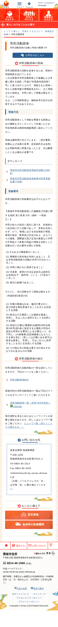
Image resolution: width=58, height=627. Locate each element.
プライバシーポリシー (29, 601)
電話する (20, 545)
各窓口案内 (38, 588)
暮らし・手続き (21, 31)
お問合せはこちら (34, 55)
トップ (7, 31)
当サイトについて (20, 594)
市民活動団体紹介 (19, 380)
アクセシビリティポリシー (29, 598)
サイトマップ (39, 594)
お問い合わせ (39, 545)
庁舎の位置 (21, 588)
